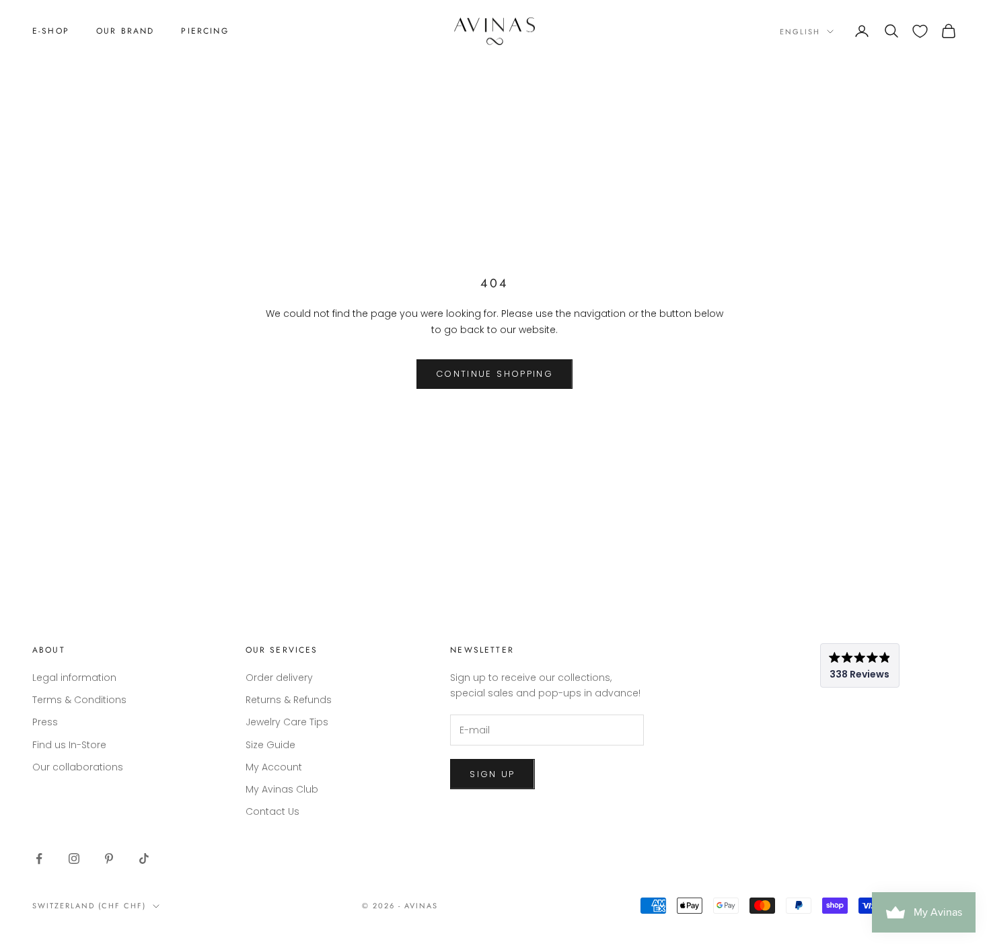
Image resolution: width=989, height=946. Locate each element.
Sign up (492, 774)
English (800, 31)
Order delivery (279, 677)
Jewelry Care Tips (287, 722)
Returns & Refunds (289, 699)
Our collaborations (77, 767)
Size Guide (270, 745)
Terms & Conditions (79, 699)
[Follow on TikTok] (144, 858)
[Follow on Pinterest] (109, 858)
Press (45, 722)
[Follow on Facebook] (39, 858)
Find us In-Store (69, 745)
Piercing (204, 31)
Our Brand (125, 31)
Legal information (74, 677)
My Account (274, 767)
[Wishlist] (920, 31)
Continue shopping (494, 373)
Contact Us (272, 811)
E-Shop (50, 31)
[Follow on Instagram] (74, 858)
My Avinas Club (282, 789)
